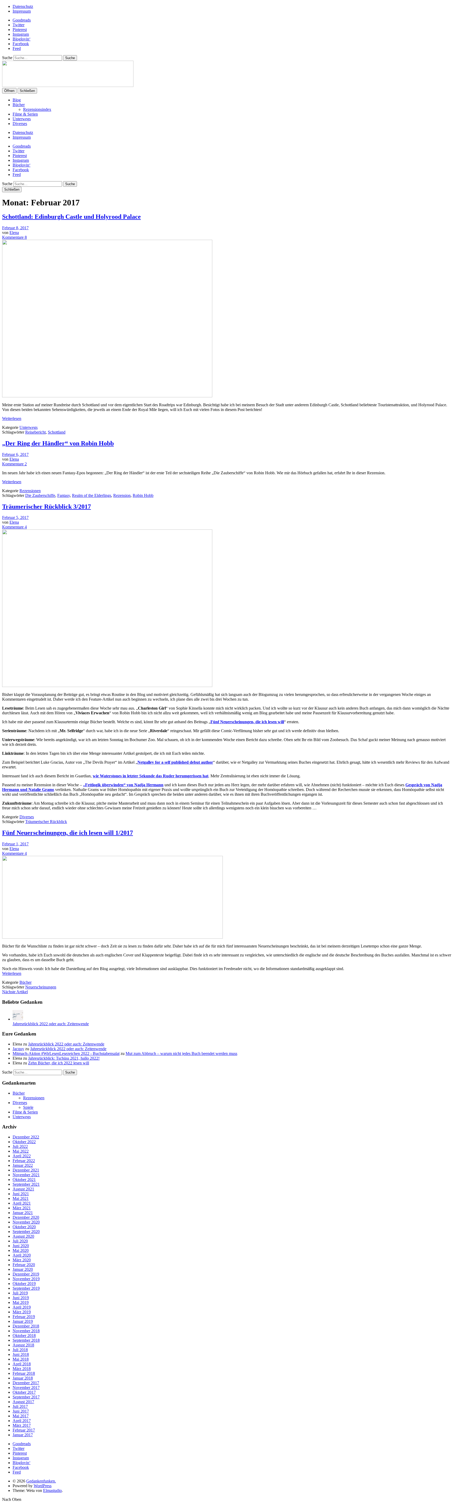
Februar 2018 (24, 1373)
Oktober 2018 (24, 1335)
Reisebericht (35, 432)
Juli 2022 (20, 1146)
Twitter (18, 25)
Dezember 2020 (26, 1217)
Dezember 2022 (26, 1137)
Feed (17, 48)
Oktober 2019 (24, 1283)
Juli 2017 (20, 1406)
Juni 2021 (21, 1193)
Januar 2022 (23, 1165)
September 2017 (26, 1397)
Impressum (22, 11)
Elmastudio (52, 1490)
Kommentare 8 (14, 237)
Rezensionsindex (37, 109)
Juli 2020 (20, 1241)
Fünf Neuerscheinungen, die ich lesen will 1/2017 (67, 832)
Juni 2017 (21, 1411)
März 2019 (22, 1312)
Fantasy (63, 495)
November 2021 (26, 1175)
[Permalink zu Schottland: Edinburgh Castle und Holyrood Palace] (107, 396)
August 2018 (23, 1345)
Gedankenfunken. (41, 1481)
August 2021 (23, 1189)
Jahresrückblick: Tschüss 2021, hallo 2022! (64, 1058)
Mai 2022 (21, 1151)
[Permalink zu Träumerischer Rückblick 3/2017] (107, 685)
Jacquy (18, 1049)
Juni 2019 (21, 1297)
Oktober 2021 (24, 1179)
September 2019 (26, 1288)
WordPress (42, 1486)
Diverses (20, 123)
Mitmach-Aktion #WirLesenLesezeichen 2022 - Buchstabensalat (66, 1053)
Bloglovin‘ (21, 39)
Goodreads (22, 20)
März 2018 (22, 1368)
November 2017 (26, 1387)
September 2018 (26, 1340)
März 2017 (22, 1425)
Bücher (19, 104)
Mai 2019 (21, 1302)
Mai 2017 (21, 1416)
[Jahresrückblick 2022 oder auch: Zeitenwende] (18, 1019)
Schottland (56, 432)
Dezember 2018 (26, 1326)
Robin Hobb (143, 495)
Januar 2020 (23, 1269)
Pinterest (20, 29)
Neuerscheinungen (40, 987)
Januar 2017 (23, 1435)
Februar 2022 (24, 1160)
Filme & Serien (25, 114)
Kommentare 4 (14, 527)
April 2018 (22, 1364)
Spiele (28, 1107)
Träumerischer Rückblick (46, 821)
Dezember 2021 (26, 1170)
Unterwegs (22, 119)
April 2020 (22, 1255)
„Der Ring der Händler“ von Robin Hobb (58, 443)
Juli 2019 (20, 1293)
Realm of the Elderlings (91, 495)
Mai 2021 (21, 1198)
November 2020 (26, 1222)
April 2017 (22, 1420)
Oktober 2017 (24, 1392)
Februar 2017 (24, 1430)
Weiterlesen (11, 418)
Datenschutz (23, 6)
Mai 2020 (21, 1250)
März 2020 (22, 1260)
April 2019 (22, 1307)
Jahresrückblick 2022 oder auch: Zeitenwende (51, 1024)
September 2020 (26, 1231)
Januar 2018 (23, 1378)
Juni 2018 (21, 1354)
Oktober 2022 (24, 1141)
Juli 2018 (20, 1349)
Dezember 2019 (26, 1274)
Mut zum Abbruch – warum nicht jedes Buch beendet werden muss (181, 1053)
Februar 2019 (24, 1316)
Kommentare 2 (14, 464)
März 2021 (22, 1208)
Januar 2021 (23, 1212)
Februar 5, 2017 (15, 517)
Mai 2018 (21, 1359)
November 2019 (26, 1279)
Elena (14, 232)
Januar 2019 (23, 1321)
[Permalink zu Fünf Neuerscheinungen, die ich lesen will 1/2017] (112, 937)
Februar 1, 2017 (15, 844)
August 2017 (23, 1401)
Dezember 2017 (26, 1383)
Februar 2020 (24, 1264)
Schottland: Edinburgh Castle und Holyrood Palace (71, 216)
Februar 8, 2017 (15, 228)
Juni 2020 (21, 1245)
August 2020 (23, 1236)
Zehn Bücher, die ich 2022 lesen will (58, 1063)
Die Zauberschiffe (40, 495)
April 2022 (22, 1156)
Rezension (122, 495)
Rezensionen (30, 490)
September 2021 (26, 1184)
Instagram (21, 34)
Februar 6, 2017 (15, 454)
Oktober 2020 (24, 1227)
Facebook (21, 43)
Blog (17, 100)
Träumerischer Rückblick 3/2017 (46, 506)
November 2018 (26, 1331)
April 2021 (22, 1203)
